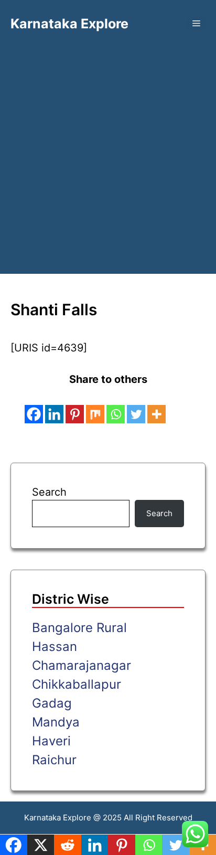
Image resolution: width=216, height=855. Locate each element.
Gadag (52, 703)
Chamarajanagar (81, 665)
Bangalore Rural (79, 627)
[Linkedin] (54, 406)
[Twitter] (136, 406)
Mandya (56, 722)
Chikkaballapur (76, 684)
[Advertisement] (108, 145)
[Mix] (95, 406)
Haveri (51, 741)
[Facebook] (34, 406)
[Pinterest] (75, 406)
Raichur (54, 759)
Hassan (54, 646)
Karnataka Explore (69, 23)
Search (49, 492)
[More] (156, 406)
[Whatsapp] (115, 406)
